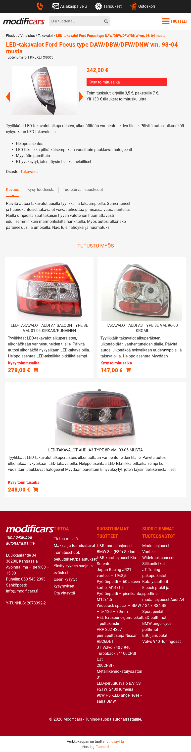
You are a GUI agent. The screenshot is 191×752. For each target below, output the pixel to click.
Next (81, 97)
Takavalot (45, 36)
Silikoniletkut (153, 563)
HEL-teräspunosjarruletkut (119, 617)
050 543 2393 (33, 579)
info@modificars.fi (22, 591)
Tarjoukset (112, 6)
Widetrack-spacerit (158, 557)
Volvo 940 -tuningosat (161, 641)
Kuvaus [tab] (12, 189)
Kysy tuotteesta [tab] (40, 189)
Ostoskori (146, 6)
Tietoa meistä (66, 538)
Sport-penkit (152, 611)
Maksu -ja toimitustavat (74, 545)
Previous (8, 97)
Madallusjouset (155, 545)
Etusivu (11, 36)
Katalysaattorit (155, 581)
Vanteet (149, 551)
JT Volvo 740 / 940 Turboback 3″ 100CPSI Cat (116, 653)
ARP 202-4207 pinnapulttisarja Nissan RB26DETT (117, 635)
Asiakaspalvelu (73, 6)
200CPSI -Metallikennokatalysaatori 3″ (119, 671)
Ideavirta (117, 742)
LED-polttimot (154, 617)
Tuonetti (102, 747)
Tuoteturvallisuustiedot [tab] (83, 189)
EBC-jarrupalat (154, 635)
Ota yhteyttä (64, 593)
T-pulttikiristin (108, 623)
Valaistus (27, 36)
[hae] (106, 21)
